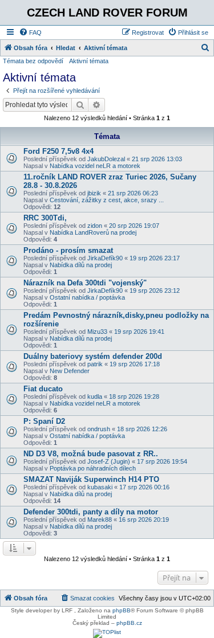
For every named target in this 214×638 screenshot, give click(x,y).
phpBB (121, 610)
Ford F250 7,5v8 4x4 (58, 151)
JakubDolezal (106, 159)
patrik (95, 364)
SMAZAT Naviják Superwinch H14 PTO (91, 479)
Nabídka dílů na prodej (81, 264)
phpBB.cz (129, 623)
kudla (94, 396)
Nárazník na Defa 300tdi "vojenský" (85, 283)
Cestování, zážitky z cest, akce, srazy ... (107, 200)
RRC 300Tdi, (45, 218)
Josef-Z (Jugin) (108, 461)
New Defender (70, 370)
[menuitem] (30, 32)
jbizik (94, 193)
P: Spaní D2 (44, 421)
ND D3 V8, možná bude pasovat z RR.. (90, 453)
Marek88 (99, 519)
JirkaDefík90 (105, 258)
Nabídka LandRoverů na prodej (93, 232)
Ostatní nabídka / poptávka (87, 297)
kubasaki (99, 487)
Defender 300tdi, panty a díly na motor (90, 512)
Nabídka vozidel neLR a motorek (95, 165)
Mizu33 (97, 331)
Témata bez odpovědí (33, 61)
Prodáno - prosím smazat (68, 250)
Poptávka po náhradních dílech (93, 468)
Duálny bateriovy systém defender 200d (92, 356)
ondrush (98, 429)
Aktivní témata (88, 61)
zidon (94, 225)
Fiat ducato (43, 389)
